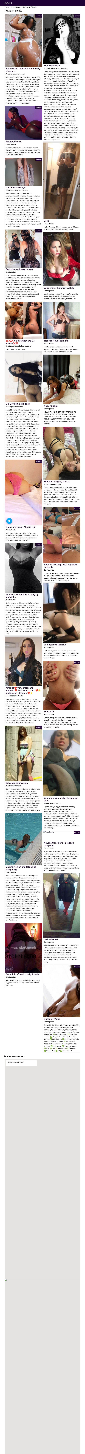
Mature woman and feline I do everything (21, 868)
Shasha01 (49, 711)
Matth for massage (15, 187)
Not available (50, 406)
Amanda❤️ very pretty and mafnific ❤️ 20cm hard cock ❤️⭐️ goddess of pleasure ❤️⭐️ (23, 690)
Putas (7, 7)
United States (16, 7)
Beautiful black (13, 141)
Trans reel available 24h (56, 340)
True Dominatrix (52, 65)
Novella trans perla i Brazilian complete (59, 844)
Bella (46, 221)
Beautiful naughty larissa (56, 481)
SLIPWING (8, 3)
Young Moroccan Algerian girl (21, 527)
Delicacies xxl (51, 939)
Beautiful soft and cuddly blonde (22, 974)
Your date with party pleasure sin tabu (61, 799)
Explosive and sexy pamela (19, 269)
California (26, 7)
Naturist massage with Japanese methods (61, 565)
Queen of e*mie (52, 1019)
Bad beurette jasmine (55, 644)
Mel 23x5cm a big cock (18, 404)
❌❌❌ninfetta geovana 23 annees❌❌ (20, 342)
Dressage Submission (17, 783)
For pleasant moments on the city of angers (23, 69)
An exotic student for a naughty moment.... (22, 595)
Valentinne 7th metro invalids (59, 288)
